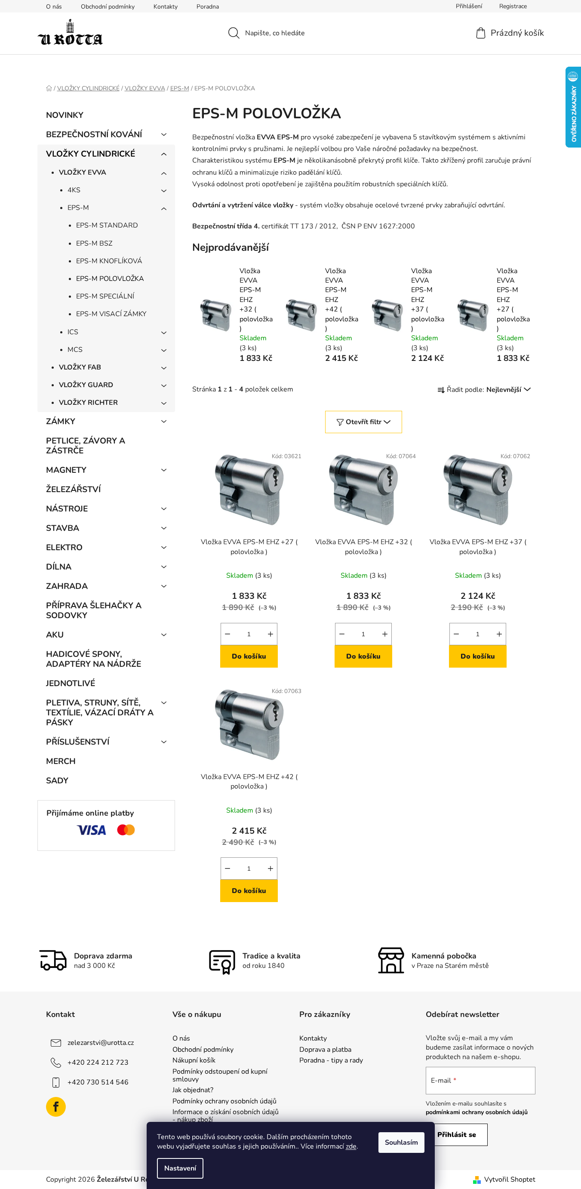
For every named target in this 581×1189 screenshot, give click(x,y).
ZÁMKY (60, 421)
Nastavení (180, 1168)
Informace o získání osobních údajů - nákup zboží (225, 1116)
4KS (74, 190)
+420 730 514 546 (98, 1082)
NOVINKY (64, 115)
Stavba (62, 528)
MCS (75, 349)
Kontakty (166, 7)
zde (351, 1146)
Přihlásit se (456, 1135)
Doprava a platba (325, 1050)
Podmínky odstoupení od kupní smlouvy (219, 1075)
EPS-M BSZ (94, 243)
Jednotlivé (70, 683)
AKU (55, 635)
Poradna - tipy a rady (331, 1061)
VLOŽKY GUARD (86, 385)
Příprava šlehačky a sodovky (93, 610)
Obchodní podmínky (108, 7)
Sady (57, 780)
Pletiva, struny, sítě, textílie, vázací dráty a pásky (100, 712)
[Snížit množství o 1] (227, 634)
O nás (54, 7)
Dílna (58, 567)
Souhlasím (401, 1142)
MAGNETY (66, 470)
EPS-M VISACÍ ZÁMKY (111, 314)
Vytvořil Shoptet (509, 1179)
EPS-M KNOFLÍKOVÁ (109, 261)
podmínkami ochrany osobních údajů (477, 1112)
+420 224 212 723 (98, 1062)
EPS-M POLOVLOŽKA (110, 278)
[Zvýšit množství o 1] (270, 634)
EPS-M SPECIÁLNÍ (105, 296)
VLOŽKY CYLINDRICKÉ (90, 154)
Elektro (64, 547)
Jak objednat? (192, 1090)
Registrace (513, 6)
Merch (61, 761)
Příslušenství (77, 742)
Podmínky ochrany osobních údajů (224, 1102)
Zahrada (67, 586)
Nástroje (67, 508)
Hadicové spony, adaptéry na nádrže (93, 659)
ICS (73, 332)
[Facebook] (56, 1107)
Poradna (208, 7)
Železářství (73, 489)
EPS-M (78, 208)
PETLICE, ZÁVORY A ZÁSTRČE (85, 445)
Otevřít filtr (363, 422)
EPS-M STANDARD (107, 225)
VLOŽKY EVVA (82, 172)
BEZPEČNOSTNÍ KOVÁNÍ (94, 134)
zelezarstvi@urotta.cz (101, 1042)
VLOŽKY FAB (80, 367)
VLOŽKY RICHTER (88, 402)
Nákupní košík (193, 1061)
